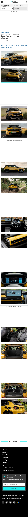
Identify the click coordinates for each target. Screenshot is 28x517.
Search (26, 2)
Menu (2, 2)
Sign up (14, 488)
